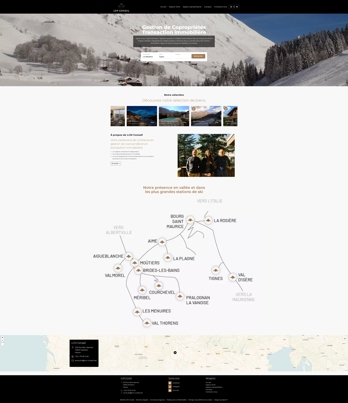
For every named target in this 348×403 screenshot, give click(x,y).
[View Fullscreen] (2, 344)
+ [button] (2, 337)
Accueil (121, 7)
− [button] (2, 340)
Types (160, 54)
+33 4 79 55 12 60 (82, 356)
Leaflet (346, 370)
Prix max (177, 54)
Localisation (146, 54)
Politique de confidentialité (176, 400)
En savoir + (116, 163)
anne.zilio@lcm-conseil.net (86, 361)
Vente (145, 47)
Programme (156, 47)
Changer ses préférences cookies (200, 400)
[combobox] (150, 57)
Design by (221, 400)
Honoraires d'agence (157, 400)
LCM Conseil (78, 342)
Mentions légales (142, 400)
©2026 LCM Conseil (127, 400)
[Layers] (345, 338)
